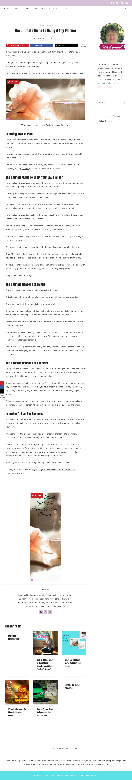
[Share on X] (2, 391)
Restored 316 (92, 775)
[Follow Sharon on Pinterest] (50, 612)
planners (40, 197)
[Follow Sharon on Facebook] (41, 612)
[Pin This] (13, 82)
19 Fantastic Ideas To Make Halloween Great (17, 712)
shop (28, 8)
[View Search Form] (126, 9)
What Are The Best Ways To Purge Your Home (73, 663)
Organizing (40, 8)
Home (6, 8)
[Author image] (34, 25)
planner (25, 168)
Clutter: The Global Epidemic (72, 686)
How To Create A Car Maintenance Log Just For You (45, 712)
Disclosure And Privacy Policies (66, 748)
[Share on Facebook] (2, 387)
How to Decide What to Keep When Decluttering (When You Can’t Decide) (45, 664)
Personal (52, 38)
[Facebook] (112, 2)
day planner (39, 52)
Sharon (42, 25)
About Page (18, 8)
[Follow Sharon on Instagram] (45, 612)
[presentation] (45, 643)
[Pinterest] (127, 2)
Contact (64, 8)
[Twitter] (117, 2)
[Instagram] (122, 2)
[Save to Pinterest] (2, 383)
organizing (37, 469)
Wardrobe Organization (13, 637)
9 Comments (52, 25)
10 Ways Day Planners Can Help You (59, 469)
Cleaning (53, 8)
